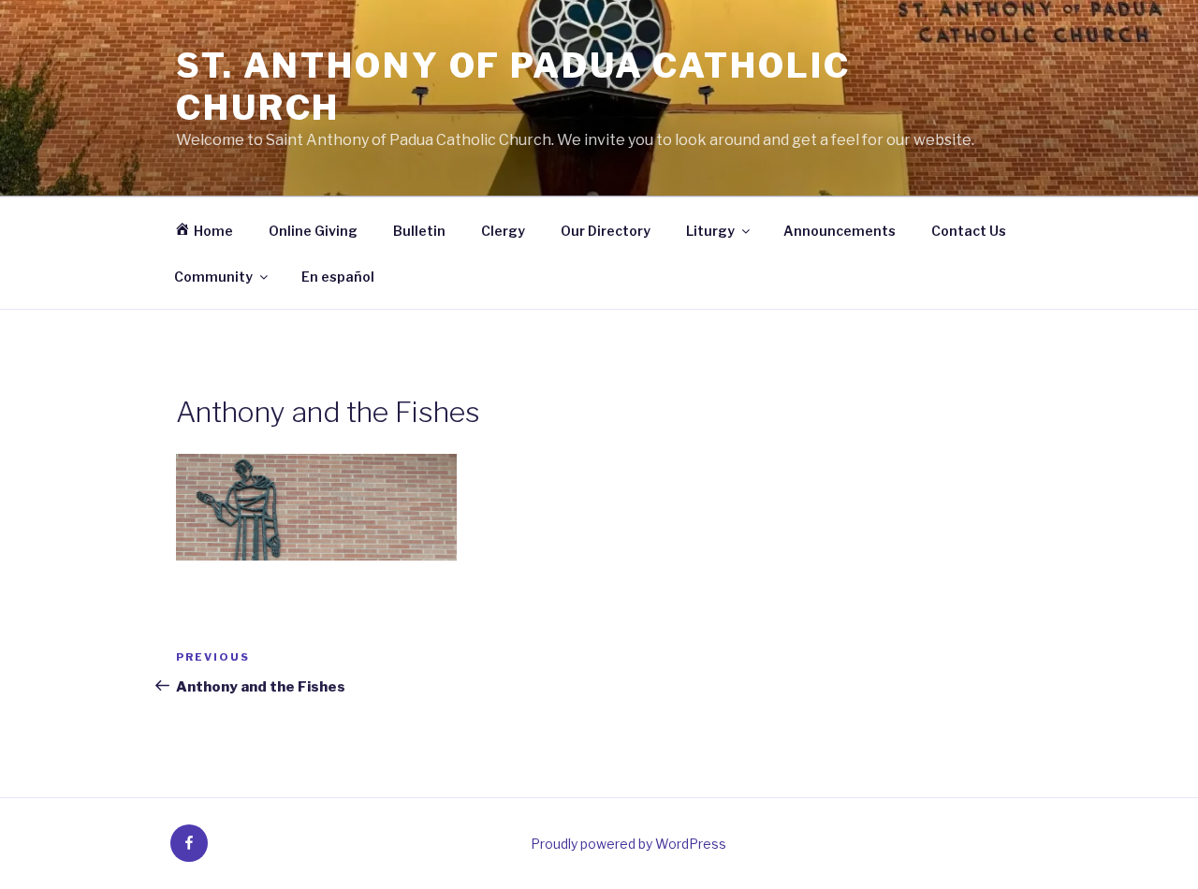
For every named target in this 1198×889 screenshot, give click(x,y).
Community (213, 276)
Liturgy (710, 231)
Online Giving (313, 231)
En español (337, 276)
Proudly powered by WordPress (628, 844)
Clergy (503, 231)
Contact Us (968, 231)
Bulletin (419, 231)
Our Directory (605, 231)
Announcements (839, 231)
